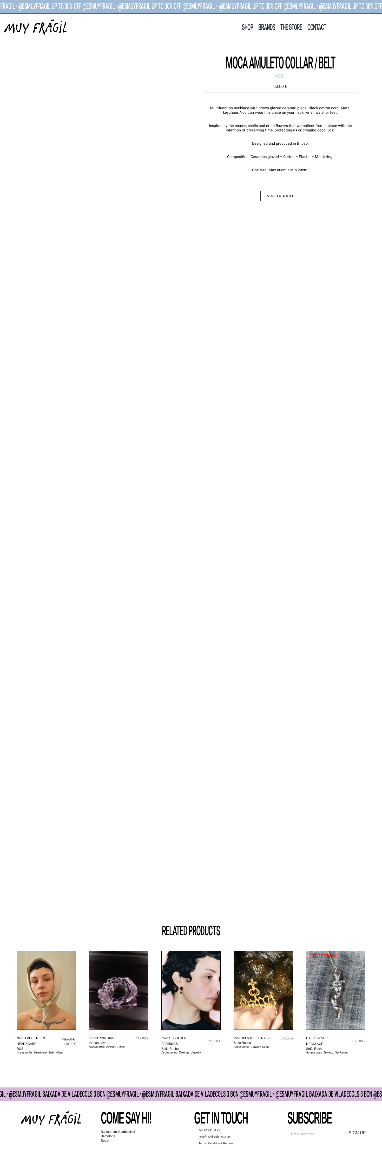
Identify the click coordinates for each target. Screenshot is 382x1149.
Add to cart (280, 196)
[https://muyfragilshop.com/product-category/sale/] (191, 6)
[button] (368, 27)
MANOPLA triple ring (251, 1038)
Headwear (40, 1052)
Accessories (24, 1052)
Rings (121, 1046)
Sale (51, 1052)
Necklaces (341, 1052)
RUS (20, 1049)
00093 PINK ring (102, 1038)
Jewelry (111, 1046)
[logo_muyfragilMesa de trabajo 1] (35, 20)
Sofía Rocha (170, 1049)
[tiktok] (56, 1137)
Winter (59, 1052)
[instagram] (45, 1137)
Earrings (184, 1052)
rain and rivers (99, 1043)
